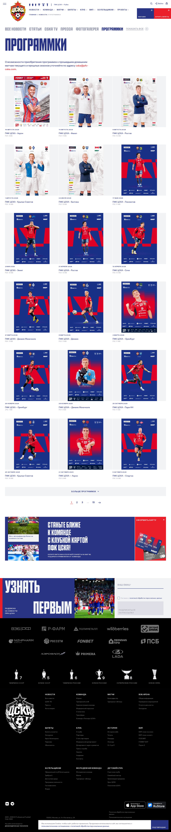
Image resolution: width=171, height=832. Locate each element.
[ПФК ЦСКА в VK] (7, 804)
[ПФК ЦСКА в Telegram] (12, 804)
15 (93, 502)
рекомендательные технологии (16, 826)
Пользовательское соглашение (120, 817)
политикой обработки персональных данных (146, 598)
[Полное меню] (4, 4)
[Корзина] (166, 3)
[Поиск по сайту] (151, 3)
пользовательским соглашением (55, 826)
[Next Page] (99, 502)
